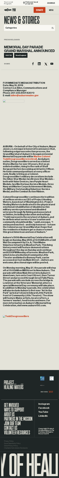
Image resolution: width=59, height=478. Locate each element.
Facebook (43, 408)
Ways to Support (14, 411)
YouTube (43, 412)
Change (51, 3)
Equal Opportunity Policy (12, 443)
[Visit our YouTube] (52, 64)
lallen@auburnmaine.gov (24, 95)
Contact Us (10, 429)
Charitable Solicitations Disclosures (16, 448)
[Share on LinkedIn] (39, 64)
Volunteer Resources (17, 434)
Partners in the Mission (18, 420)
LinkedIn (43, 416)
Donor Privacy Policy (11, 445)
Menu (51, 10)
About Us (9, 415)
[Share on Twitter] (45, 64)
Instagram (44, 404)
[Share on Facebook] (33, 64)
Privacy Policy (9, 441)
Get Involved (11, 406)
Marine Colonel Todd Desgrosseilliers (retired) (26, 157)
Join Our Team (12, 424)
